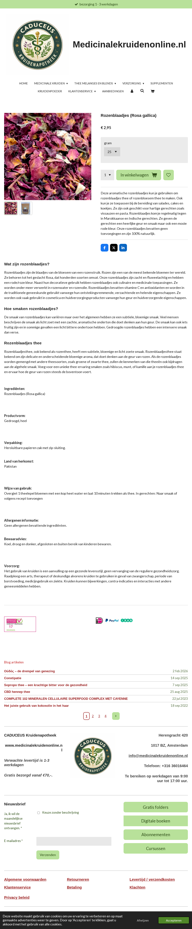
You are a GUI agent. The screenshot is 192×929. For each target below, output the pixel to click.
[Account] (132, 91)
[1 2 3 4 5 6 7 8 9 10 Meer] (107, 175)
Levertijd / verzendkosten (152, 879)
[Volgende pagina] (116, 716)
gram (108, 143)
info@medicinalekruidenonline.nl (158, 756)
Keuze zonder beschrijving (60, 812)
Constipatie (12, 678)
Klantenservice (17, 887)
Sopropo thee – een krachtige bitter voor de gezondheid (45, 685)
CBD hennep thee (17, 692)
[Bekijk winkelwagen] (152, 91)
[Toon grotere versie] (93, 755)
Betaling (74, 887)
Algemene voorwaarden (25, 879)
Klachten (137, 887)
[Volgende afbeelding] (85, 156)
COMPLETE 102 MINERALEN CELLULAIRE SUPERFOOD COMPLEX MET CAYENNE (66, 699)
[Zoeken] (142, 90)
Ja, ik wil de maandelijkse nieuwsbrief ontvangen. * (13, 821)
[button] (10, 208)
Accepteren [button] (174, 920)
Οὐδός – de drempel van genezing (29, 671)
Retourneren (78, 879)
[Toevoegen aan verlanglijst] (168, 175)
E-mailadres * (13, 841)
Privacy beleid (16, 897)
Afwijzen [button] (143, 920)
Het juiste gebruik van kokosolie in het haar (36, 705)
